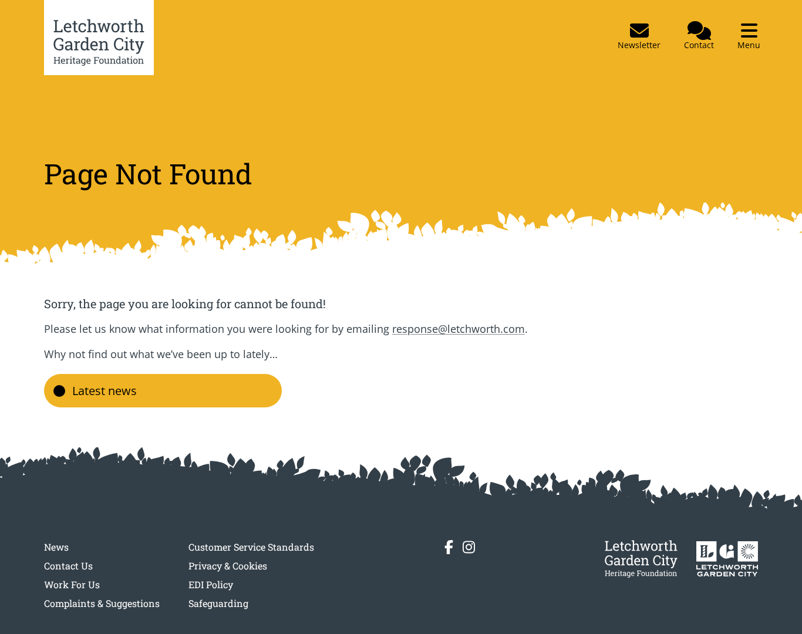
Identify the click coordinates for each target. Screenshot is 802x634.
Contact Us (68, 565)
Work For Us (72, 584)
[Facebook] (448, 547)
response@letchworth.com (458, 329)
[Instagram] (469, 547)
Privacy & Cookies (227, 565)
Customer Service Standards (251, 547)
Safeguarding (218, 603)
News (56, 547)
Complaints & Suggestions (102, 603)
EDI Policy (210, 584)
